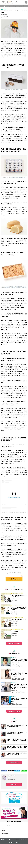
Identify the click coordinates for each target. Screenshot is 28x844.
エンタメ (13, 666)
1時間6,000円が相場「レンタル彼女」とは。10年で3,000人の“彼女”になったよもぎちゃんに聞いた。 (19, 673)
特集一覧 (22, 6)
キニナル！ (4, 9)
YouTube (13, 705)
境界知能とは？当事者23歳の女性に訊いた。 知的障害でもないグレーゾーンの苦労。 (19, 700)
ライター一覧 (4, 828)
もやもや (21, 666)
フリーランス (14, 678)
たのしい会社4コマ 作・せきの (17, 593)
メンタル (19, 692)
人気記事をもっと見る (14, 762)
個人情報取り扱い (5, 833)
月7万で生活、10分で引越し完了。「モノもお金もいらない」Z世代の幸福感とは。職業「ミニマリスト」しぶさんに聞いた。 (19, 686)
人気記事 (15, 6)
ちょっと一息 (4, 16)
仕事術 (17, 666)
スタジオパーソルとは (6, 825)
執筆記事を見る (14, 784)
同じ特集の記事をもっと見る (14, 711)
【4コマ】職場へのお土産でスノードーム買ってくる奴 (18, 596)
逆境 (17, 705)
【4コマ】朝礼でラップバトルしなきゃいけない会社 (18, 620)
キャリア (22, 678)
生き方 (19, 678)
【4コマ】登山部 (14, 631)
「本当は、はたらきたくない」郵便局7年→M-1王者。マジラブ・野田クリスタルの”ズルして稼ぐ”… (19, 661)
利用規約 (3, 830)
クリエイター (14, 692)
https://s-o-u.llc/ (11, 779)
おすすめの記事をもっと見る (14, 643)
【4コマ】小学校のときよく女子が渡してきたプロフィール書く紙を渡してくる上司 (19, 608)
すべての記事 (8, 6)
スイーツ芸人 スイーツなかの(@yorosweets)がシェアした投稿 (15, 512)
